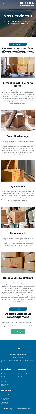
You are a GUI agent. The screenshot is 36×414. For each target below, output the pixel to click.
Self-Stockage (22, 377)
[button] (3, 4)
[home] (24, 4)
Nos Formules (5, 373)
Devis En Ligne (18, 332)
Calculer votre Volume (5, 385)
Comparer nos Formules (6, 380)
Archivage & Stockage (5, 398)
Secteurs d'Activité (7, 395)
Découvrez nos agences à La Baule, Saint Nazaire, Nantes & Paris (17, 361)
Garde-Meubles (23, 373)
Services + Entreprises (4, 403)
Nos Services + (6, 377)
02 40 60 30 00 (18, 357)
